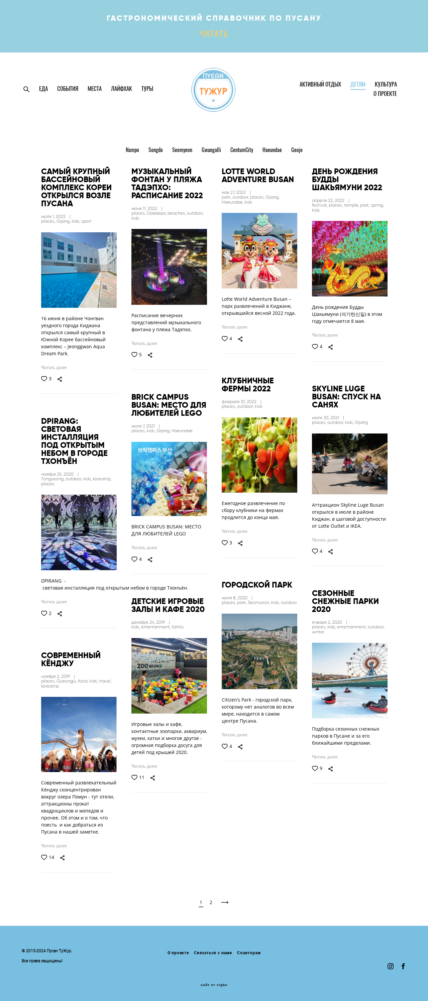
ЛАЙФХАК (121, 89)
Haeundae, (233, 202)
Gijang (361, 422)
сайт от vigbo (214, 985)
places (48, 483)
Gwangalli (212, 150)
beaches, (177, 213)
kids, (76, 221)
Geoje (297, 150)
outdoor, (195, 213)
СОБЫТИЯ (67, 89)
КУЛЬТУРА (386, 85)
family (178, 626)
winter (318, 631)
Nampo (133, 150)
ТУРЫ (147, 89)
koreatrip (50, 686)
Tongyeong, (53, 478)
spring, (377, 205)
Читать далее (54, 367)
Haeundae (272, 150)
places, (49, 221)
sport (86, 221)
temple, (352, 205)
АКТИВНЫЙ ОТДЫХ (320, 85)
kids (135, 218)
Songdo (156, 150)
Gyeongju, (67, 680)
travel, (105, 680)
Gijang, (64, 221)
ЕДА (43, 89)
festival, (320, 205)
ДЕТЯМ (357, 85)
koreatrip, (102, 478)
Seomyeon (183, 150)
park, (227, 197)
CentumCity (242, 150)
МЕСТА (95, 89)
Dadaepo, (157, 213)
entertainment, (352, 626)
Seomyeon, (259, 602)
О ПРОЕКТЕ (385, 94)
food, (83, 680)
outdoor (289, 602)
